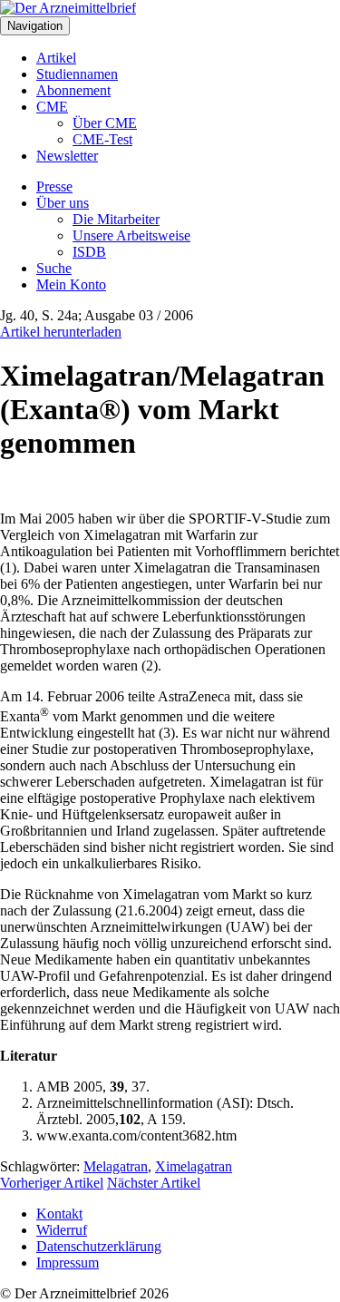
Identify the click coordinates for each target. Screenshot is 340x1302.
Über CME (105, 123)
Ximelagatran (193, 1166)
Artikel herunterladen (60, 331)
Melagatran (115, 1166)
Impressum (67, 1262)
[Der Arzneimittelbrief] (68, 7)
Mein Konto (71, 284)
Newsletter (67, 155)
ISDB (89, 251)
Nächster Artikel (153, 1182)
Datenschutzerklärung (98, 1246)
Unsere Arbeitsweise (131, 235)
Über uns (62, 202)
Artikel (56, 57)
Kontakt (59, 1213)
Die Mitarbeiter (116, 219)
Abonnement (73, 90)
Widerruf (61, 1230)
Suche (54, 268)
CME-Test (102, 139)
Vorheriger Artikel (51, 1182)
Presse (54, 186)
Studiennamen (77, 74)
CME (52, 106)
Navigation (35, 26)
